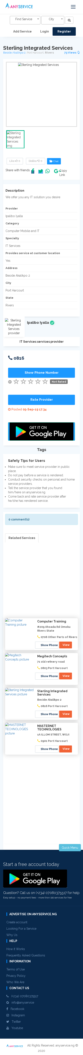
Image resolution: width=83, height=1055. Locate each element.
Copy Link (62, 173)
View (66, 644)
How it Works (15, 949)
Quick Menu (70, 847)
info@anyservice (21, 1002)
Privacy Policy (16, 975)
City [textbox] (51, 19)
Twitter (15, 1021)
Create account (16, 922)
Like (14, 161)
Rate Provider (41, 400)
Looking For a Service (21, 928)
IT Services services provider (42, 341)
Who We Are (15, 982)
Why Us (11, 935)
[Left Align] (69, 20)
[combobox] (25, 20)
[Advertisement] (41, 583)
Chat (55, 161)
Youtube (16, 1028)
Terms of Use (15, 969)
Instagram (17, 1015)
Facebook (16, 1009)
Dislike (35, 161)
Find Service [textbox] (23, 19)
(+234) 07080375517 (23, 996)
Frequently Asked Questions (25, 955)
